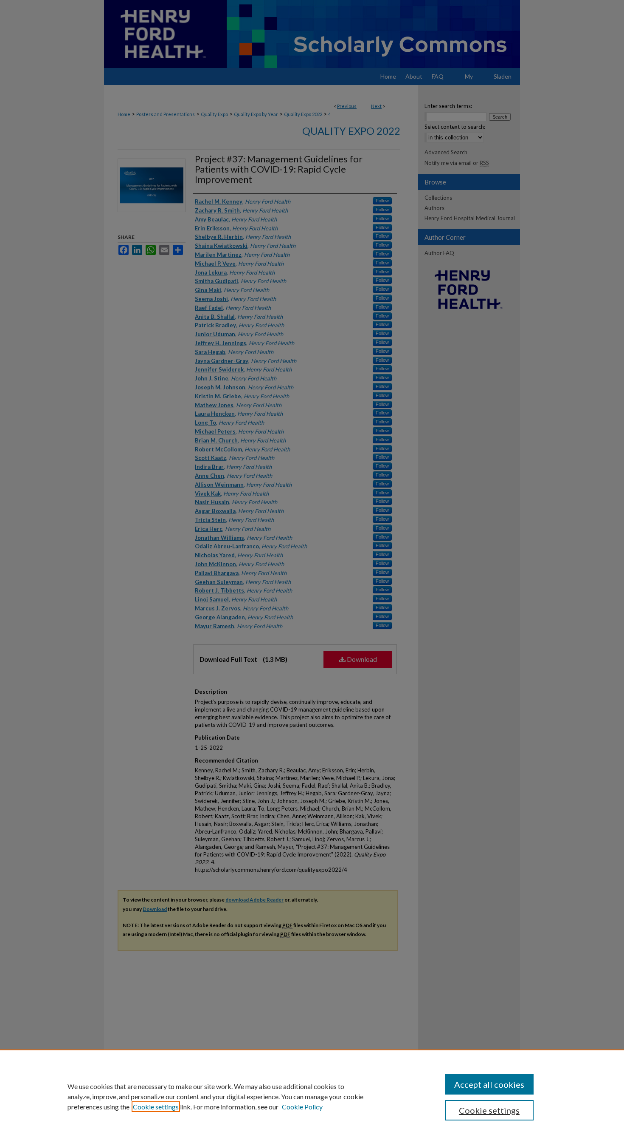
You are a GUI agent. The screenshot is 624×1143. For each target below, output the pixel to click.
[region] (312, 1096)
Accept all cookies (489, 1084)
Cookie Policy (302, 1107)
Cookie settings (156, 1107)
